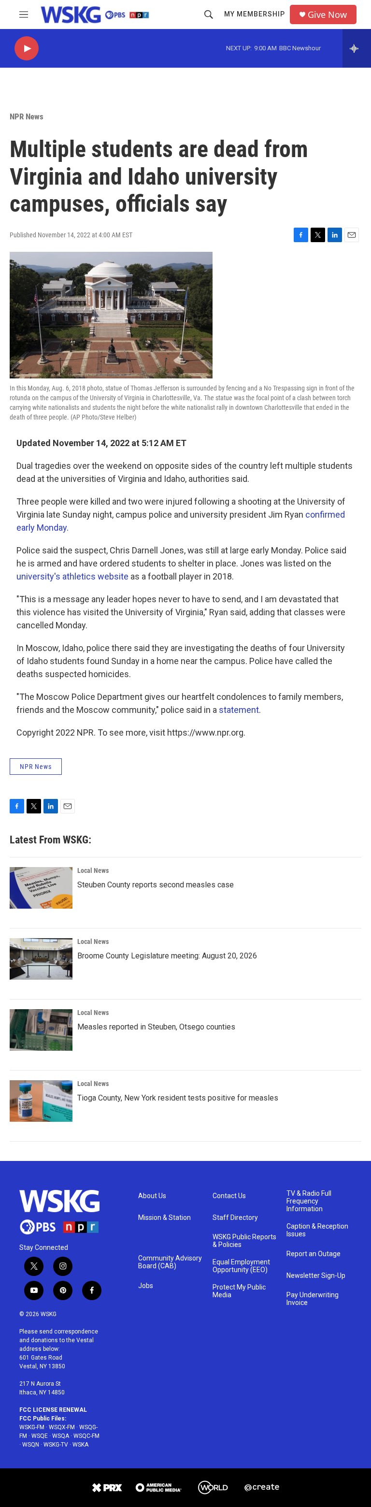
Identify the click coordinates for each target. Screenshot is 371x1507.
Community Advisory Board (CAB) (170, 1262)
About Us (152, 1196)
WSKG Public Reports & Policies (244, 1240)
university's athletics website (72, 576)
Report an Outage (313, 1254)
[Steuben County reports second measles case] (41, 888)
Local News (93, 870)
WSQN (30, 1444)
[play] (26, 48)
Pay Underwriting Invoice (312, 1298)
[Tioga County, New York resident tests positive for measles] (41, 1101)
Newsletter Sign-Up (315, 1275)
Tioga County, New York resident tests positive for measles (177, 1097)
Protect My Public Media (239, 1291)
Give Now (327, 15)
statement (239, 710)
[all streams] (356, 48)
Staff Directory (235, 1217)
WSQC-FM (86, 1436)
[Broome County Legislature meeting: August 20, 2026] (41, 959)
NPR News (26, 116)
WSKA (80, 1444)
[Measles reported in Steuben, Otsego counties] (41, 1030)
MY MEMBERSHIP (254, 14)
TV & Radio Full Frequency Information (308, 1201)
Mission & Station (164, 1217)
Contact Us (229, 1196)
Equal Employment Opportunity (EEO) (241, 1266)
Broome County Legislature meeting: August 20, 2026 (167, 955)
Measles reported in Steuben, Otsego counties (156, 1026)
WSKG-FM (31, 1427)
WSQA (60, 1436)
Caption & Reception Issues (317, 1230)
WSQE (39, 1436)
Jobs (145, 1286)
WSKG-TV (55, 1444)
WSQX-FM (62, 1427)
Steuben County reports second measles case (155, 884)
